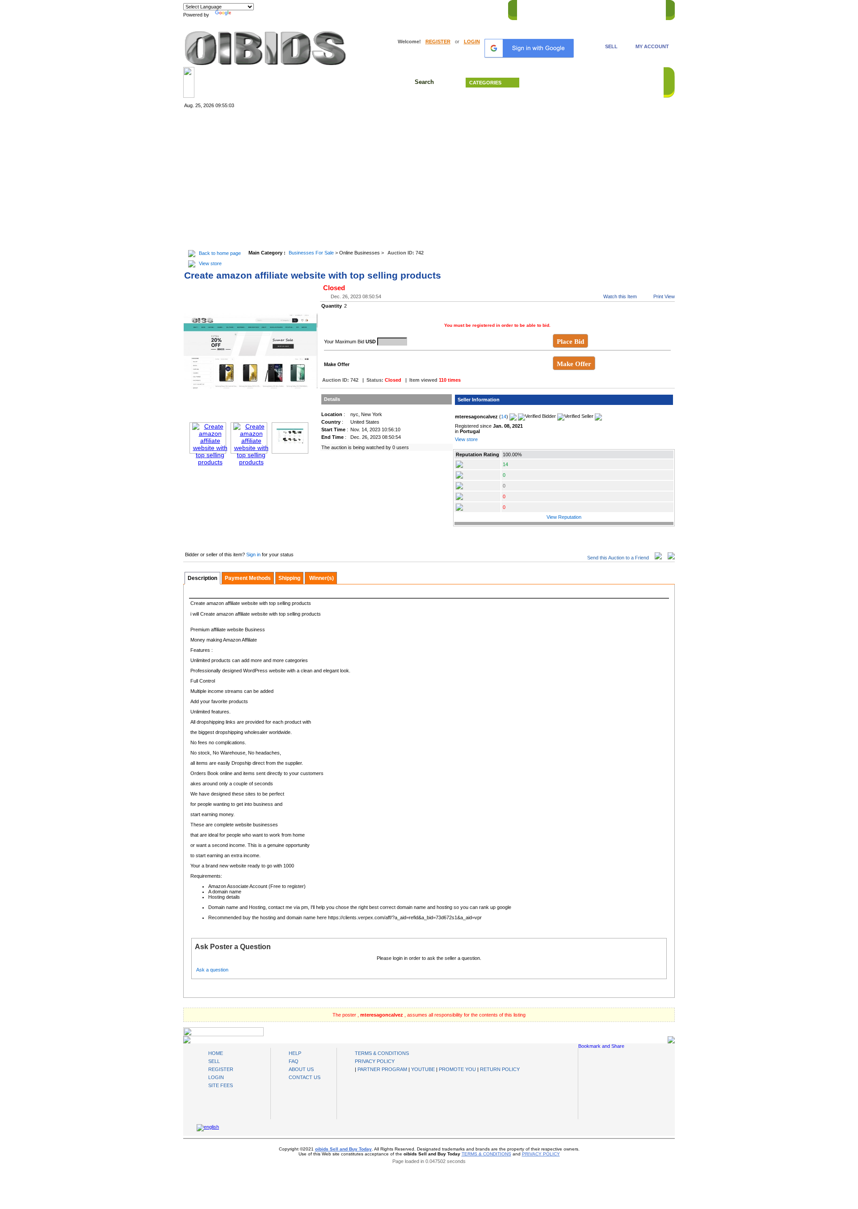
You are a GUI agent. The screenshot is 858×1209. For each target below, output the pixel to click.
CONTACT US (644, 8)
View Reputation (564, 517)
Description (202, 578)
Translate (243, 14)
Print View (664, 296)
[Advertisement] (429, 179)
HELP (612, 8)
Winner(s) (321, 578)
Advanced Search (594, 82)
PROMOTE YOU (457, 1069)
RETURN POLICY (500, 1069)
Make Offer (574, 363)
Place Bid (570, 341)
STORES (555, 8)
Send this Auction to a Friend (618, 557)
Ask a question (212, 969)
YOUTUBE (423, 1069)
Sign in (254, 554)
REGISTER (437, 41)
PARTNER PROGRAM (382, 1069)
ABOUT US (301, 1069)
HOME (529, 8)
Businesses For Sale (311, 252)
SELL (611, 46)
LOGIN (472, 41)
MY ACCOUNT (652, 46)
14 (503, 416)
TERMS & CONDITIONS (382, 1053)
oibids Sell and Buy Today (343, 1148)
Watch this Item (620, 296)
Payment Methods (248, 578)
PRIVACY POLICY (375, 1061)
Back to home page (220, 253)
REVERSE (585, 8)
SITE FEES (220, 1085)
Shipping (289, 578)
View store (210, 263)
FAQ (294, 1061)
